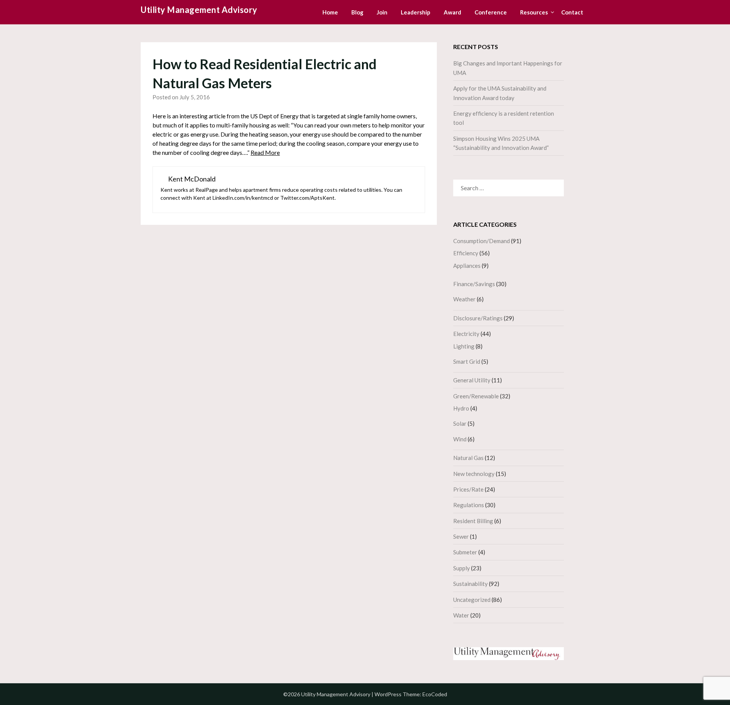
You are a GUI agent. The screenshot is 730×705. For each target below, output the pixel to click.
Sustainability (470, 583)
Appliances (467, 265)
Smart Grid (466, 361)
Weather (464, 299)
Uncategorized (471, 599)
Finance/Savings (474, 283)
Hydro (461, 408)
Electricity (466, 333)
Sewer (461, 536)
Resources (534, 12)
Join (382, 12)
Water (461, 615)
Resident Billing (473, 520)
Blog (357, 12)
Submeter (465, 552)
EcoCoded (434, 694)
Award (452, 12)
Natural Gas (468, 457)
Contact (572, 12)
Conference (490, 12)
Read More (265, 152)
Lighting (463, 346)
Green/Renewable (476, 396)
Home (330, 12)
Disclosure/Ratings (478, 318)
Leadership (415, 12)
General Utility (471, 380)
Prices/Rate (468, 489)
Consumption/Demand (481, 240)
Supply (461, 568)
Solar (460, 423)
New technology (474, 473)
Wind (460, 439)
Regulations (468, 504)
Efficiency (465, 253)
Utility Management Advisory (199, 10)
